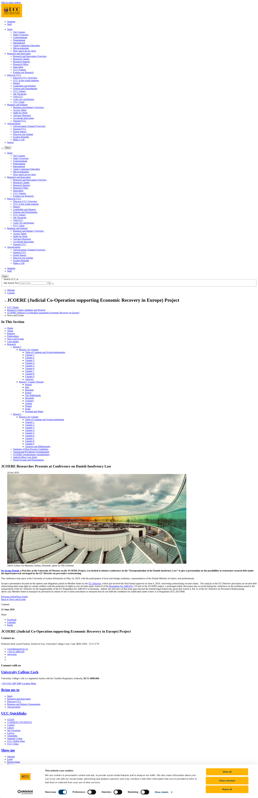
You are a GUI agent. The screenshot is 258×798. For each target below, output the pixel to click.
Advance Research (22, 115)
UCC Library (19, 91)
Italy (27, 387)
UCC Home (13, 307)
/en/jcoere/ (12, 654)
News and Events (15, 339)
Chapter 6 (29, 368)
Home (10, 328)
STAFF (10, 719)
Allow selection (227, 780)
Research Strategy (21, 61)
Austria (28, 403)
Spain (27, 409)
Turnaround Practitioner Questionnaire (31, 452)
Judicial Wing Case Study (25, 457)
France (28, 392)
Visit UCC (18, 96)
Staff (9, 24)
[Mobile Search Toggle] (2, 148)
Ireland (28, 384)
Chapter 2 (29, 357)
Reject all (227, 789)
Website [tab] (11, 290)
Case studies (13, 341)
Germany (29, 400)
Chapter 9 (29, 376)
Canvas (10, 733)
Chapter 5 (29, 365)
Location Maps (29, 683)
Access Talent (19, 110)
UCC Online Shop (16, 741)
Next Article (22, 596)
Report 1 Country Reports (31, 382)
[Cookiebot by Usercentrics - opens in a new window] (25, 792)
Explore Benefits (21, 137)
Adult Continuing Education (26, 45)
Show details (161, 792)
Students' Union (14, 738)
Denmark (29, 398)
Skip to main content (11, 2)
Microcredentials (21, 48)
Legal (10, 759)
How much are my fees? (24, 51)
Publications (13, 336)
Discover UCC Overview (25, 78)
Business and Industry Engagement (23, 704)
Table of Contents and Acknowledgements (45, 352)
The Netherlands (33, 395)
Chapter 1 (29, 355)
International (19, 43)
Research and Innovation (19, 699)
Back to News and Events (13, 599)
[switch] (91, 792)
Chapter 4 (29, 363)
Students (11, 21)
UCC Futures (19, 69)
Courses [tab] (11, 293)
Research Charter (21, 59)
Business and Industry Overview (28, 107)
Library (10, 727)
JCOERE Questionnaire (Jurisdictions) (31, 454)
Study (10, 696)
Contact (10, 725)
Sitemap (11, 756)
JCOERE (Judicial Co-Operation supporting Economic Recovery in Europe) (43, 312)
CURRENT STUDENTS (19, 722)
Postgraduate (19, 40)
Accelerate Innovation (23, 118)
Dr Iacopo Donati (10, 570)
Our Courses (19, 32)
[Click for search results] (53, 283)
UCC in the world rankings (26, 80)
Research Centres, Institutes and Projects (26, 310)
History (16, 83)
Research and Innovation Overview (30, 56)
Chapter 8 (29, 374)
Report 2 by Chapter (28, 417)
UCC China (18, 102)
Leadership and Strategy (24, 86)
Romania (29, 390)
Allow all (227, 772)
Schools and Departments (25, 88)
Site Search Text (12, 283)
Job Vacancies (19, 94)
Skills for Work (20, 112)
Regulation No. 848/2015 (121, 586)
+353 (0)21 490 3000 (11, 683)
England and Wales (34, 411)
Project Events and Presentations (28, 460)
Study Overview (21, 34)
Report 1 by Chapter (28, 349)
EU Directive (95, 583)
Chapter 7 (29, 371)
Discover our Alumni (23, 134)
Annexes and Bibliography (37, 446)
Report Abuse (13, 762)
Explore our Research (23, 72)
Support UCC (19, 121)
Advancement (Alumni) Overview (29, 126)
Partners (11, 333)
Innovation (18, 67)
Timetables (12, 735)
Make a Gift (18, 139)
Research (11, 344)
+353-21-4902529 (15, 651)
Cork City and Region (23, 99)
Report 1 (17, 347)
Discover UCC (14, 701)
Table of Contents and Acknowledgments (44, 419)
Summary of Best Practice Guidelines (30, 449)
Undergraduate (20, 37)
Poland (28, 406)
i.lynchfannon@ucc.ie (17, 649)
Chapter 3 (29, 360)
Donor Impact (19, 131)
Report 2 (17, 414)
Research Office (20, 64)
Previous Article (8, 596)
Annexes (29, 379)
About (10, 331)
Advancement (13, 707)
